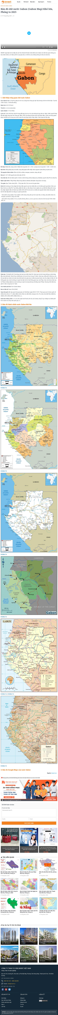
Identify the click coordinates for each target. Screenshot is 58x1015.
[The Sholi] (48, 936)
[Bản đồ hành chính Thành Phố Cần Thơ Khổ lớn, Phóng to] (9, 865)
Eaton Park (5, 939)
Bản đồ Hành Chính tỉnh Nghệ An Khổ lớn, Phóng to (28, 892)
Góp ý (2, 1004)
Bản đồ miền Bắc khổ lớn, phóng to (47, 872)
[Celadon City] (29, 954)
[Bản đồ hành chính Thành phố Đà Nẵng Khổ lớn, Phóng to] (29, 903)
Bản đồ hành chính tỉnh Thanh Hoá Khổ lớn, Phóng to (47, 892)
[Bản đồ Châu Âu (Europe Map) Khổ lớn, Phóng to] (29, 865)
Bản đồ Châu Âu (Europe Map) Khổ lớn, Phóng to (28, 872)
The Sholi (43, 939)
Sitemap (41, 998)
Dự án (18, 2)
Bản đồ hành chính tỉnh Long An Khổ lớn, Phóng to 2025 (9, 892)
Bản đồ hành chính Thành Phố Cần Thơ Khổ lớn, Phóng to (9, 872)
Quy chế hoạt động (6, 1000)
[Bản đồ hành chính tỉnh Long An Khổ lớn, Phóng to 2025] (9, 884)
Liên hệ (3, 1006)
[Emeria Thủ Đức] (9, 954)
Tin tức (49, 2)
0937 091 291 (7, 981)
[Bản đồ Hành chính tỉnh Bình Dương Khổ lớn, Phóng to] (9, 903)
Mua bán (32, 2)
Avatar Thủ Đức (25, 939)
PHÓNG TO (4, 617)
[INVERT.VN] (6, 1)
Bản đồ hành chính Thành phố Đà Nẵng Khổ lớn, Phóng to (28, 911)
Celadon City (24, 957)
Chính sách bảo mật (6, 1002)
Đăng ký (22, 998)
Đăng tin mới (23, 1002)
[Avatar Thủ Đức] (29, 936)
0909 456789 (15, 981)
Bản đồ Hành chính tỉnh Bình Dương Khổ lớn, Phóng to (8, 911)
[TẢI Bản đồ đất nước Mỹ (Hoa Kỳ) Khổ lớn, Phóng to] (48, 903)
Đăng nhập (23, 1000)
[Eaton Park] (9, 936)
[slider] (23, 47)
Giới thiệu (3, 998)
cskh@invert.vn (11, 983)
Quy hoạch (41, 2)
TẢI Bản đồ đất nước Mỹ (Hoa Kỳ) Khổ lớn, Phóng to (47, 911)
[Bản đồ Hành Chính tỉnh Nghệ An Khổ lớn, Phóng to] (29, 884)
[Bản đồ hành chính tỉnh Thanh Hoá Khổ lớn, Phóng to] (48, 884)
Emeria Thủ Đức (6, 958)
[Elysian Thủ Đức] (48, 954)
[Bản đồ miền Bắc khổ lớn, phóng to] (48, 865)
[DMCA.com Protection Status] (43, 1001)
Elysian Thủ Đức (44, 957)
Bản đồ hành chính (6, 6)
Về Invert (26, 2)
